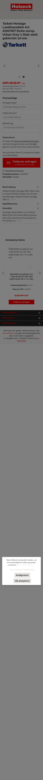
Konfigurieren (22, 575)
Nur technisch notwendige (22, 569)
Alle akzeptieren (22, 581)
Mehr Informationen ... (26, 565)
